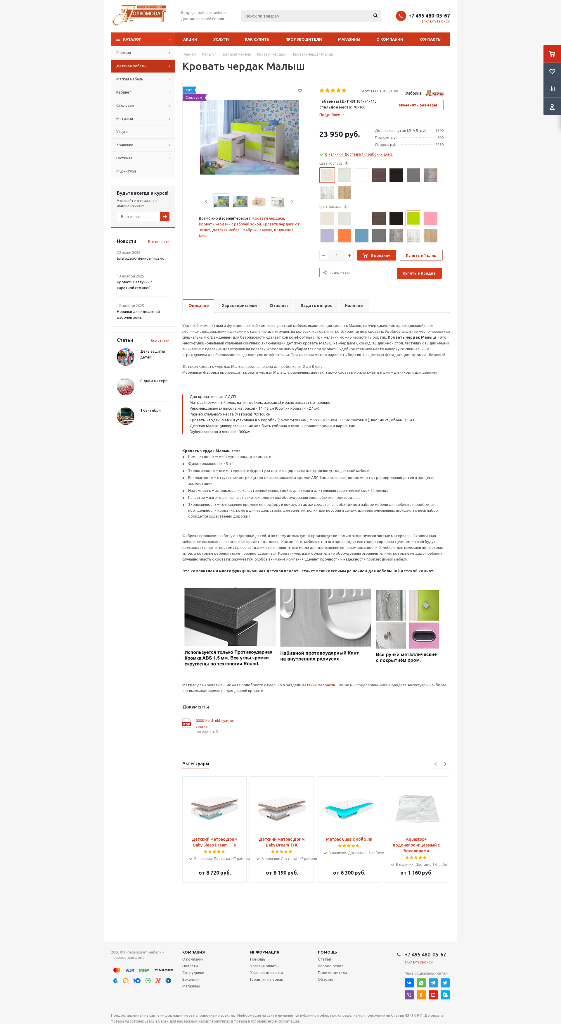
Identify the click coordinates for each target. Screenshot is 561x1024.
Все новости (158, 242)
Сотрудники (193, 972)
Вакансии (190, 979)
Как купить (257, 39)
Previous (206, 201)
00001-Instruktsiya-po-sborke (215, 723)
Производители (303, 39)
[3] (333, 90)
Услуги (221, 39)
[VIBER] (409, 994)
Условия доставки (266, 972)
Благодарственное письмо (141, 258)
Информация (264, 952)
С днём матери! (154, 381)
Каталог (132, 39)
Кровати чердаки (268, 218)
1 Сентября (150, 410)
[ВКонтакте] (409, 982)
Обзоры (325, 979)
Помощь (327, 952)
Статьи (324, 959)
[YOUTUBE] (433, 994)
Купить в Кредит (419, 273)
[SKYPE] (445, 994)
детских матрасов (318, 685)
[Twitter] (445, 982)
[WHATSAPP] (421, 982)
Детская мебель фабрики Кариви (242, 230)
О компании (389, 39)
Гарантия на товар (266, 979)
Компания (193, 952)
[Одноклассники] (421, 994)
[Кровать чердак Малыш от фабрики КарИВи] (249, 137)
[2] (327, 90)
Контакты (430, 39)
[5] (344, 90)
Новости (190, 966)
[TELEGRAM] (433, 982)
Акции (190, 39)
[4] (339, 90)
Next (292, 201)
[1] (322, 90)
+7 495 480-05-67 (429, 15)
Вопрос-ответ (331, 966)
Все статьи (160, 340)
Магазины (349, 39)
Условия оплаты (264, 966)
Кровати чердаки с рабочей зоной (230, 224)
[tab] (331, 115)
